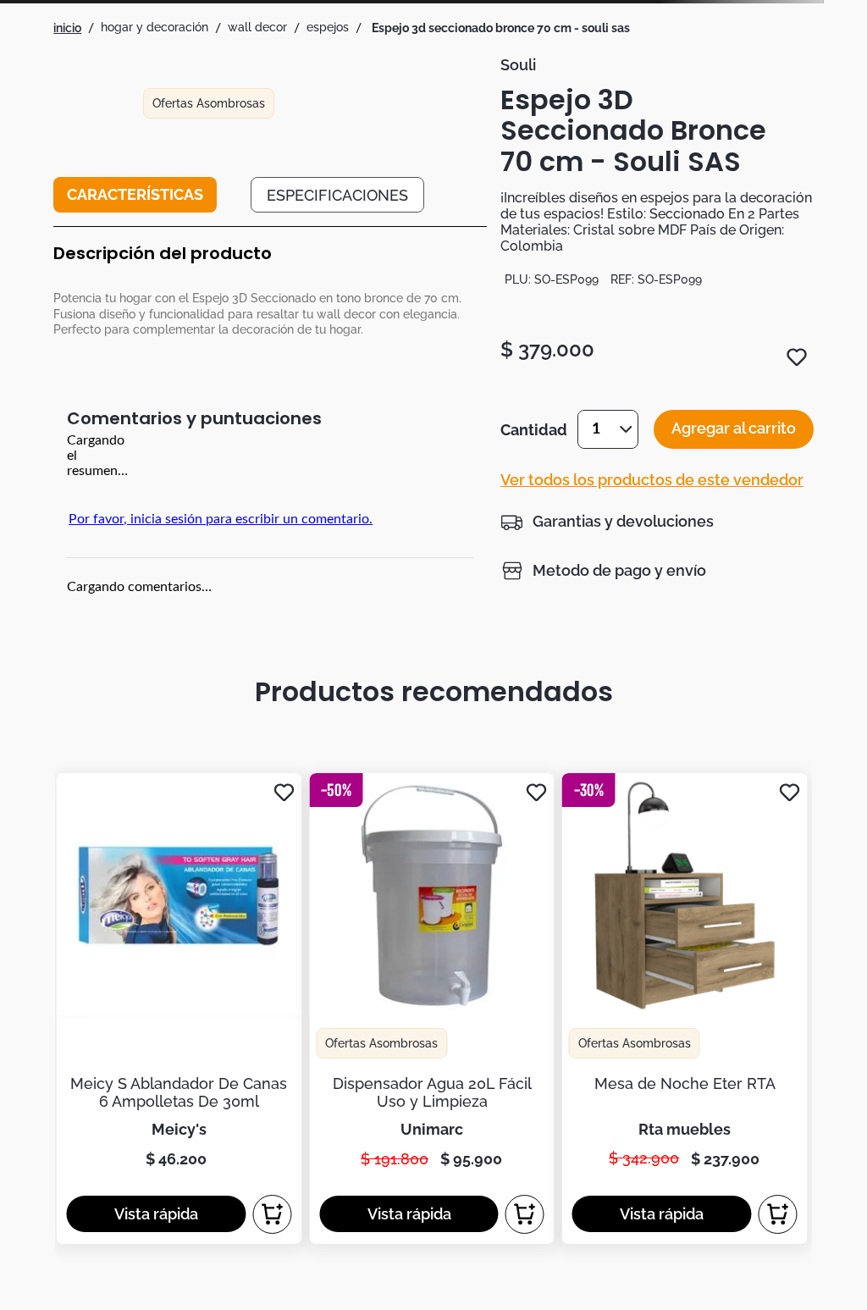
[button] (607, 521)
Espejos (327, 27)
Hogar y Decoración (154, 27)
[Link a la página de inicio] (67, 28)
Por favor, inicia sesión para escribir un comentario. (221, 519)
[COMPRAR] (271, 1214)
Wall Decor (257, 27)
